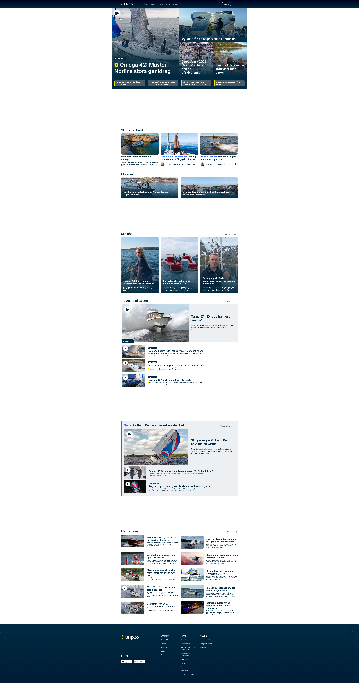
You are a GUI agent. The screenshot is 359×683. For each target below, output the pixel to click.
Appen (168, 4)
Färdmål (152, 4)
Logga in (226, 4)
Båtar (145, 4)
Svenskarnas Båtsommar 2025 (187, 654)
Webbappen (165, 655)
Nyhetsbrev (185, 671)
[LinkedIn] (127, 656)
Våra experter (185, 644)
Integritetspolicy (206, 644)
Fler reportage (230, 234)
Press (183, 663)
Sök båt (163, 644)
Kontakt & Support (187, 674)
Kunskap (160, 4)
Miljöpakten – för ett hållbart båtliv (188, 648)
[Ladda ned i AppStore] (126, 661)
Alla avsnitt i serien (226, 426)
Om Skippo (184, 640)
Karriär (183, 667)
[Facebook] (122, 656)
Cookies (203, 647)
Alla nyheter (231, 532)
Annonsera (185, 659)
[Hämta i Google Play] (139, 661)
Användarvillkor (206, 640)
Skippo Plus (165, 640)
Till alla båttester (230, 301)
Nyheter (175, 4)
